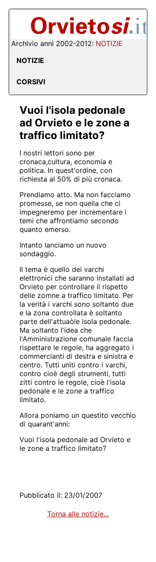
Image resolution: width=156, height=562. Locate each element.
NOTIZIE (30, 60)
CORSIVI (30, 81)
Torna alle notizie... (78, 513)
